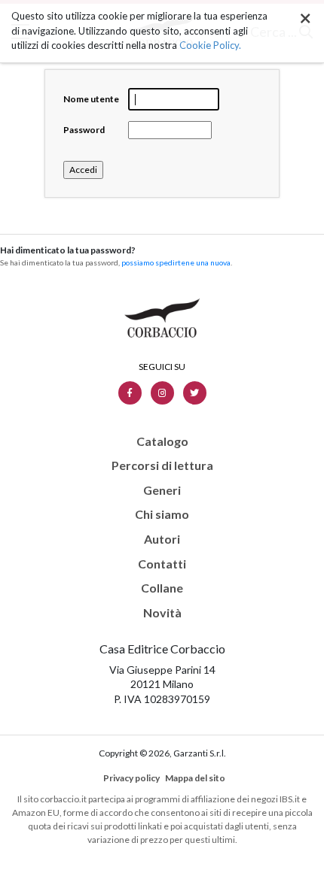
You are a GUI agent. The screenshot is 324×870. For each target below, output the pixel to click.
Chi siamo (162, 514)
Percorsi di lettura (162, 465)
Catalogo (162, 441)
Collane (162, 588)
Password (84, 129)
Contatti (162, 564)
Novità (162, 613)
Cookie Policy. (210, 45)
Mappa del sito (195, 778)
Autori (162, 539)
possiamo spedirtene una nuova (176, 262)
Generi (162, 490)
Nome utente (91, 99)
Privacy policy (131, 778)
